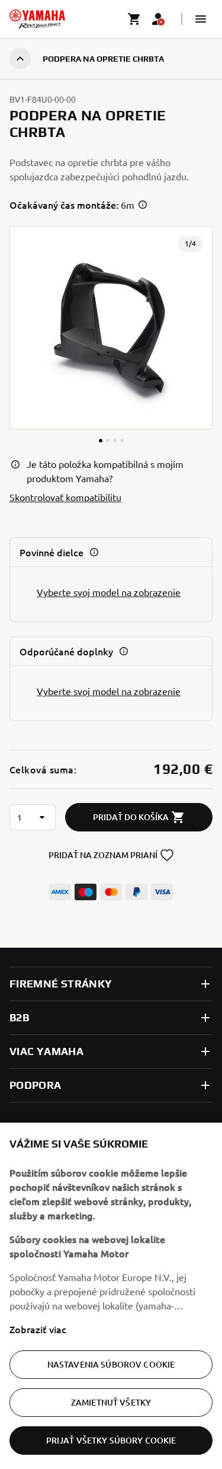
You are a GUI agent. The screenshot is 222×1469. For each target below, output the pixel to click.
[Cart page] (134, 19)
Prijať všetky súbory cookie (111, 1440)
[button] (201, 19)
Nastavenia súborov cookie (111, 1364)
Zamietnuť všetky (111, 1402)
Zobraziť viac (37, 1329)
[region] (111, 1296)
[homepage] (37, 19)
